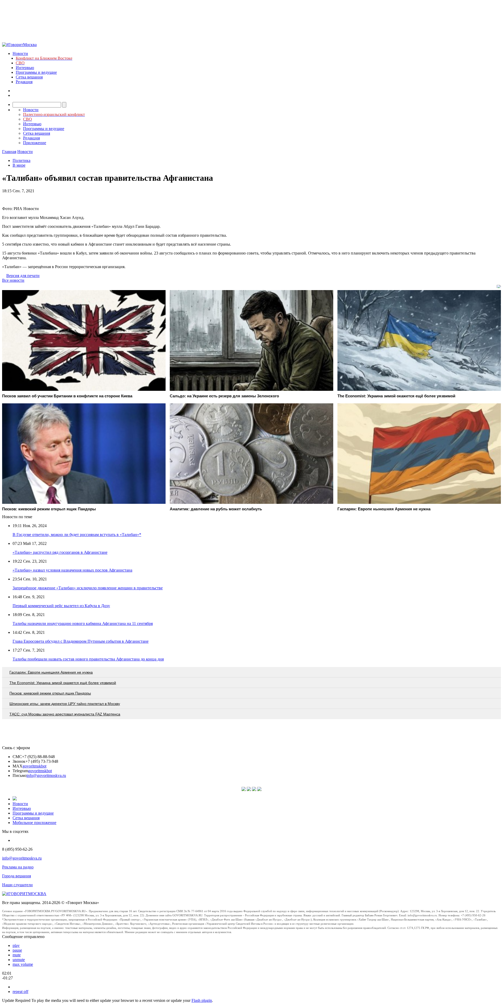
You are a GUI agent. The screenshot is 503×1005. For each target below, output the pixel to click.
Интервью (25, 67)
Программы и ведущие (36, 72)
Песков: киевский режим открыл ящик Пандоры (50, 693)
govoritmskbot (34, 766)
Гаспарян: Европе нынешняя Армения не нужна (51, 672)
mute (17, 955)
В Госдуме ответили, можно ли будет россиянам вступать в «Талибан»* (77, 534)
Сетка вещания (29, 77)
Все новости (13, 280)
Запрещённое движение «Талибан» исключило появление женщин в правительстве (88, 588)
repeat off (20, 991)
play (16, 945)
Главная (9, 151)
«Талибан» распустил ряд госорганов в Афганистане (60, 552)
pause (17, 950)
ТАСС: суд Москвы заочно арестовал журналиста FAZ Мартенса (64, 714)
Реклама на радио (18, 867)
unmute (19, 959)
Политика (21, 160)
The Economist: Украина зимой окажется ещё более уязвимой (62, 683)
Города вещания (16, 876)
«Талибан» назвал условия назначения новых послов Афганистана (72, 570)
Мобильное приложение (34, 822)
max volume (23, 964)
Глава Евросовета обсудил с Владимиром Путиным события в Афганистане (81, 641)
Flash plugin (202, 1000)
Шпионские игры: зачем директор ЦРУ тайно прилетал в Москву (64, 704)
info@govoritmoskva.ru (46, 775)
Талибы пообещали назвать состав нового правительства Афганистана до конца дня (88, 659)
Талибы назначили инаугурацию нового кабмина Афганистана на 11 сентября (83, 623)
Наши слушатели (17, 885)
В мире (19, 165)
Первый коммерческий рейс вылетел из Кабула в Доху (61, 605)
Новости (20, 53)
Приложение (34, 142)
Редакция (24, 82)
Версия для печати (23, 275)
